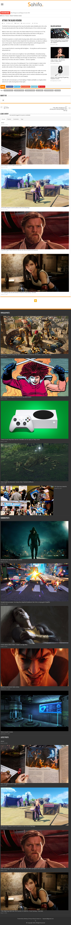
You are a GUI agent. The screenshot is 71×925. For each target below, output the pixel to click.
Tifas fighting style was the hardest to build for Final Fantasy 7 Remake (18, 292)
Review (7, 15)
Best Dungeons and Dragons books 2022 (11, 165)
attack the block (9, 90)
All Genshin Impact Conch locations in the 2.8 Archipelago (25, 12)
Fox (4, 23)
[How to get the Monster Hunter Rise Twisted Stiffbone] (34, 462)
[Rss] (35, 300)
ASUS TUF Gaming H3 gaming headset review (59, 78)
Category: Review (19, 90)
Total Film (57, 90)
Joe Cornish (40, 90)
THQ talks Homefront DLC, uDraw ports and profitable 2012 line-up (58, 108)
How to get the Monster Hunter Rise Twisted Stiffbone (17, 482)
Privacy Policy (32, 918)
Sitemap (26, 918)
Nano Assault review (7, 732)
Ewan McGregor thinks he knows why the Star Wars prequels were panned (19, 250)
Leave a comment (26, 23)
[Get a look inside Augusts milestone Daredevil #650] (34, 377)
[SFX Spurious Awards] (27, 500)
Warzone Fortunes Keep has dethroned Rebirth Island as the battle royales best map (26, 354)
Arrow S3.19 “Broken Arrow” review (11, 559)
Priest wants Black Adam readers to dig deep (14, 644)
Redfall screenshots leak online (10, 687)
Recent (3, 119)
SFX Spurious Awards (60, 486)
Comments (16, 119)
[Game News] (35, 4)
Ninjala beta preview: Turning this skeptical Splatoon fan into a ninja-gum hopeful (25, 602)
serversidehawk (49, 90)
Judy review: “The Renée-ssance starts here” (58, 60)
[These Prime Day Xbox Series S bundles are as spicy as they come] (34, 420)
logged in (18, 115)
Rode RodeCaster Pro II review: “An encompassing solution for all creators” (60, 41)
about (2, 122)
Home (3, 15)
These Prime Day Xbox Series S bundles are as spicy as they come (20, 439)
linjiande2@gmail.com (48, 918)
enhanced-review (30, 90)
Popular (9, 119)
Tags (22, 119)
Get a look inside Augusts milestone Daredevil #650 (16, 397)
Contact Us (38, 918)
